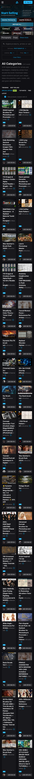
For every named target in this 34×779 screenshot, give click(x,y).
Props (15, 37)
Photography (6, 37)
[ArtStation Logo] (17, 2)
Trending (5, 87)
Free (29, 90)
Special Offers (9, 90)
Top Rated (22, 90)
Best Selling (14, 87)
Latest (4, 93)
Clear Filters (17, 57)
